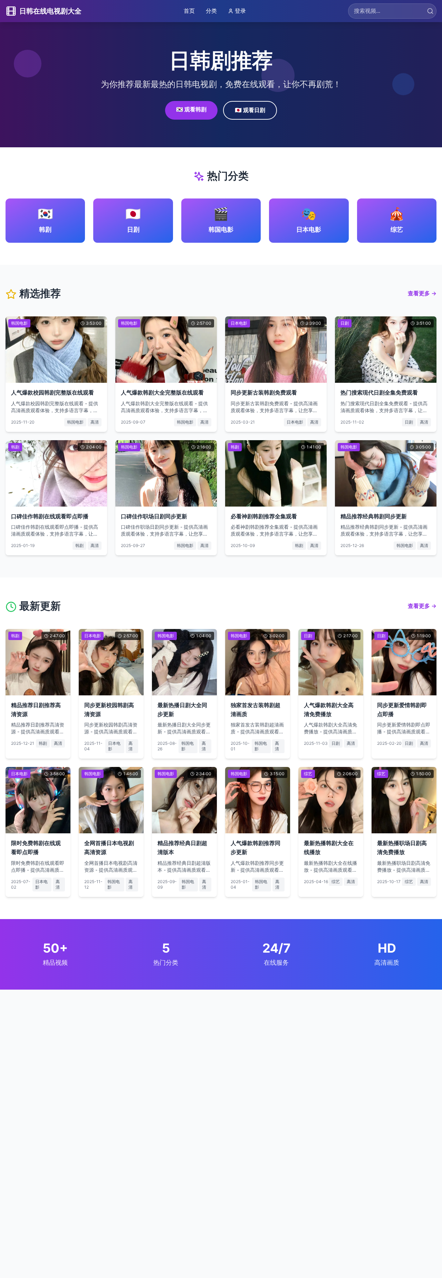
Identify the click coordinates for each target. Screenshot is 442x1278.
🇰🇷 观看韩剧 (191, 109)
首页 (189, 10)
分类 (211, 10)
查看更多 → (422, 293)
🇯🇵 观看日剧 (250, 109)
